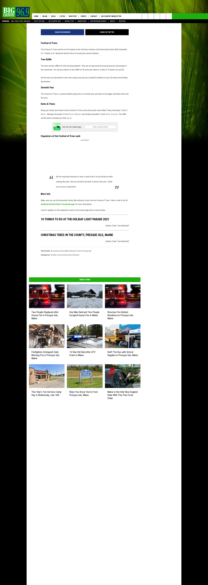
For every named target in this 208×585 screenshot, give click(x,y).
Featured (75, 255)
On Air (44, 16)
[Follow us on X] (163, 16)
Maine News (82, 21)
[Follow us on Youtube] (169, 16)
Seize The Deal (39, 21)
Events (83, 16)
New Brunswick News (98, 21)
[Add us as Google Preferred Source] (151, 16)
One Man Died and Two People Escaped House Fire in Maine (84, 314)
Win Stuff (73, 16)
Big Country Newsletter (111, 16)
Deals (53, 16)
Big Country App (55, 21)
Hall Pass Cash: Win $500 (20, 21)
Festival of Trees (75, 251)
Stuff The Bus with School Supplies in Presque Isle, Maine (122, 353)
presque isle (86, 251)
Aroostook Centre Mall (59, 251)
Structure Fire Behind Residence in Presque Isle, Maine (120, 315)
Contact (93, 16)
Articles (53, 255)
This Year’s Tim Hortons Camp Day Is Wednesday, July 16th (46, 393)
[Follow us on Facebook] (157, 16)
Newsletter (69, 21)
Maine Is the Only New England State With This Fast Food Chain (122, 395)
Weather (122, 21)
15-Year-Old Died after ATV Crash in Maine (82, 353)
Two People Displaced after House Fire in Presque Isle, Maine (44, 315)
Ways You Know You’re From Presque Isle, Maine (83, 393)
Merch (112, 21)
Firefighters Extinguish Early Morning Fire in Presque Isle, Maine (45, 355)
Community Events (64, 255)
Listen (62, 16)
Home (36, 16)
